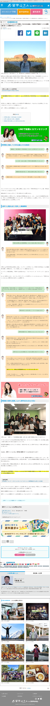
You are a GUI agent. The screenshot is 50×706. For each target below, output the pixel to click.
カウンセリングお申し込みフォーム (10, 513)
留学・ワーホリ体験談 (10, 562)
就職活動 (2, 567)
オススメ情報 (26, 567)
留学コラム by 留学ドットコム (48, 5)
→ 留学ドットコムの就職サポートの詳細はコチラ (13, 500)
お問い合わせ (4, 693)
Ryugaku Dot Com (26, 704)
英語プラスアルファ (13, 567)
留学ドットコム (3, 17)
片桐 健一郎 (5, 28)
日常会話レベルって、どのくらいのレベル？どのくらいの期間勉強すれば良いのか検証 (22, 481)
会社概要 (4, 696)
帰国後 (7, 567)
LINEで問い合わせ (6, 510)
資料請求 (35, 693)
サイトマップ (20, 693)
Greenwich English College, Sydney (10, 90)
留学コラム (9, 17)
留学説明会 (20, 696)
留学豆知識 (20, 567)
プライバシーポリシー (38, 696)
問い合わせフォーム (6, 512)
